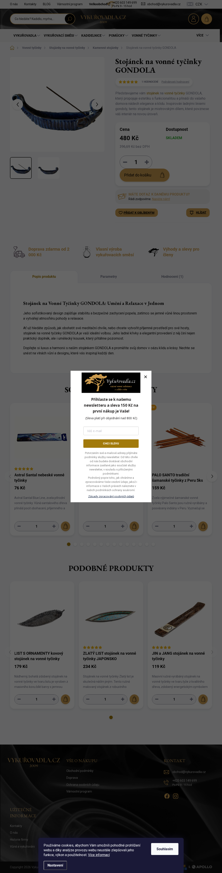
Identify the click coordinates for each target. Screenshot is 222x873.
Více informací (99, 855)
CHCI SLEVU (111, 443)
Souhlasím (165, 849)
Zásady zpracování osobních (111, 496)
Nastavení (55, 865)
